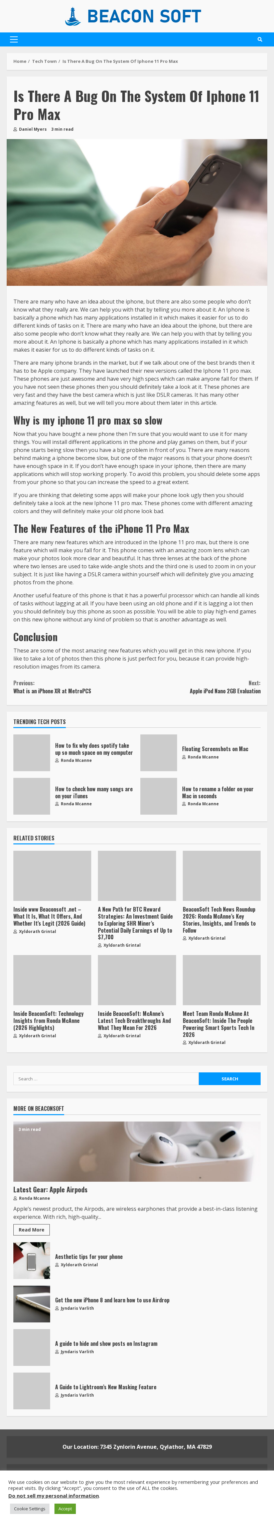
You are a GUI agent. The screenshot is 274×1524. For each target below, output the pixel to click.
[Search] (260, 39)
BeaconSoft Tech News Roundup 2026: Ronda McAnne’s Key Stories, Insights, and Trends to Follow (222, 876)
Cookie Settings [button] (29, 1509)
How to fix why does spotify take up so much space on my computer (31, 752)
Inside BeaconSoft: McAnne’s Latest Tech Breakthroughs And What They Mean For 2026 (137, 980)
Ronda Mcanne (76, 760)
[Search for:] (106, 1078)
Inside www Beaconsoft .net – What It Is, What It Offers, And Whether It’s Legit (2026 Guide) (52, 876)
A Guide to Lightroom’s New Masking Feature (31, 1391)
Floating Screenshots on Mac (158, 752)
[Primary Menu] (14, 39)
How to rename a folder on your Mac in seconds (158, 796)
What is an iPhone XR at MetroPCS (52, 687)
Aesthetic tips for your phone (31, 1260)
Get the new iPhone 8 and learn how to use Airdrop (31, 1304)
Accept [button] (65, 1509)
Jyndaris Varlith (77, 1308)
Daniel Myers (32, 129)
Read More (31, 1229)
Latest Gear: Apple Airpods (137, 1152)
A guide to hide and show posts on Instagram (31, 1347)
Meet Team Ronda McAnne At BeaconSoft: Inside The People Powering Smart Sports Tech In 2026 (222, 980)
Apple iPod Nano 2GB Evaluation (225, 687)
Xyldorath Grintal (37, 931)
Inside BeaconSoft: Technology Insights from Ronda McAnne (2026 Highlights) (52, 980)
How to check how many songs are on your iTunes (31, 796)
